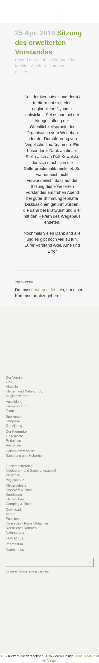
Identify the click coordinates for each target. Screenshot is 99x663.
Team (10, 411)
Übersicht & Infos (19, 490)
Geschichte (14, 436)
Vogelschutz (15, 480)
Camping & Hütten (19, 504)
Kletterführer (15, 499)
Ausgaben (13, 445)
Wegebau (13, 475)
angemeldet (44, 290)
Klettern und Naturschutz (24, 391)
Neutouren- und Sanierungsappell (31, 470)
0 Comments (57, 66)
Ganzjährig (14, 426)
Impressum (14, 544)
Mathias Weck (28, 66)
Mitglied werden (17, 396)
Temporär (13, 421)
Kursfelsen (14, 495)
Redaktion (13, 441)
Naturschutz (15, 532)
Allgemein (61, 60)
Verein (10, 514)
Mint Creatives (86, 656)
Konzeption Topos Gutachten (27, 523)
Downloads (14, 509)
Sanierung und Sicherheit (24, 455)
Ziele (9, 382)
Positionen (13, 519)
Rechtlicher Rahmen (21, 528)
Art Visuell (49, 661)
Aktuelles (13, 387)
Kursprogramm (17, 406)
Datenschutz (15, 550)
